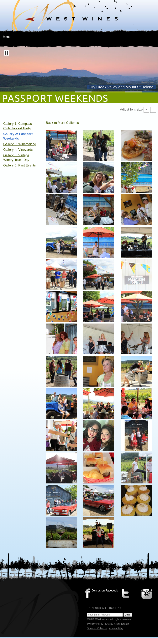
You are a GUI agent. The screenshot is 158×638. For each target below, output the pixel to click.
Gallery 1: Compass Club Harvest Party (17, 126)
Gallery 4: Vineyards (18, 149)
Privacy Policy (95, 623)
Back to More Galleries (62, 123)
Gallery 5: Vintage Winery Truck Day (16, 157)
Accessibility (116, 628)
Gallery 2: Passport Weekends (18, 136)
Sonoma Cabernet (97, 628)
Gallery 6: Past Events (19, 165)
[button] (6, 53)
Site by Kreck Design (117, 623)
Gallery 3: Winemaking (19, 144)
